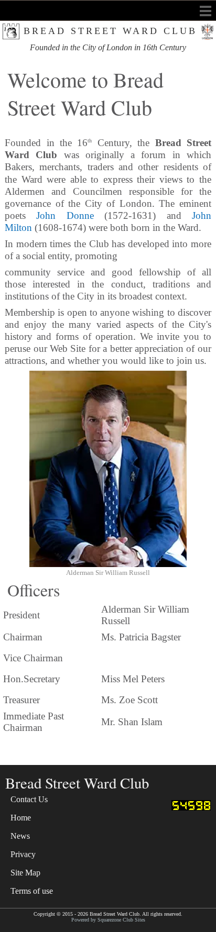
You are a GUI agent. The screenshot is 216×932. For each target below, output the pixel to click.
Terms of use (31, 890)
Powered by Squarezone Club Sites (108, 920)
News (20, 835)
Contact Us (29, 799)
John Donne (64, 215)
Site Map (25, 872)
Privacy (23, 854)
